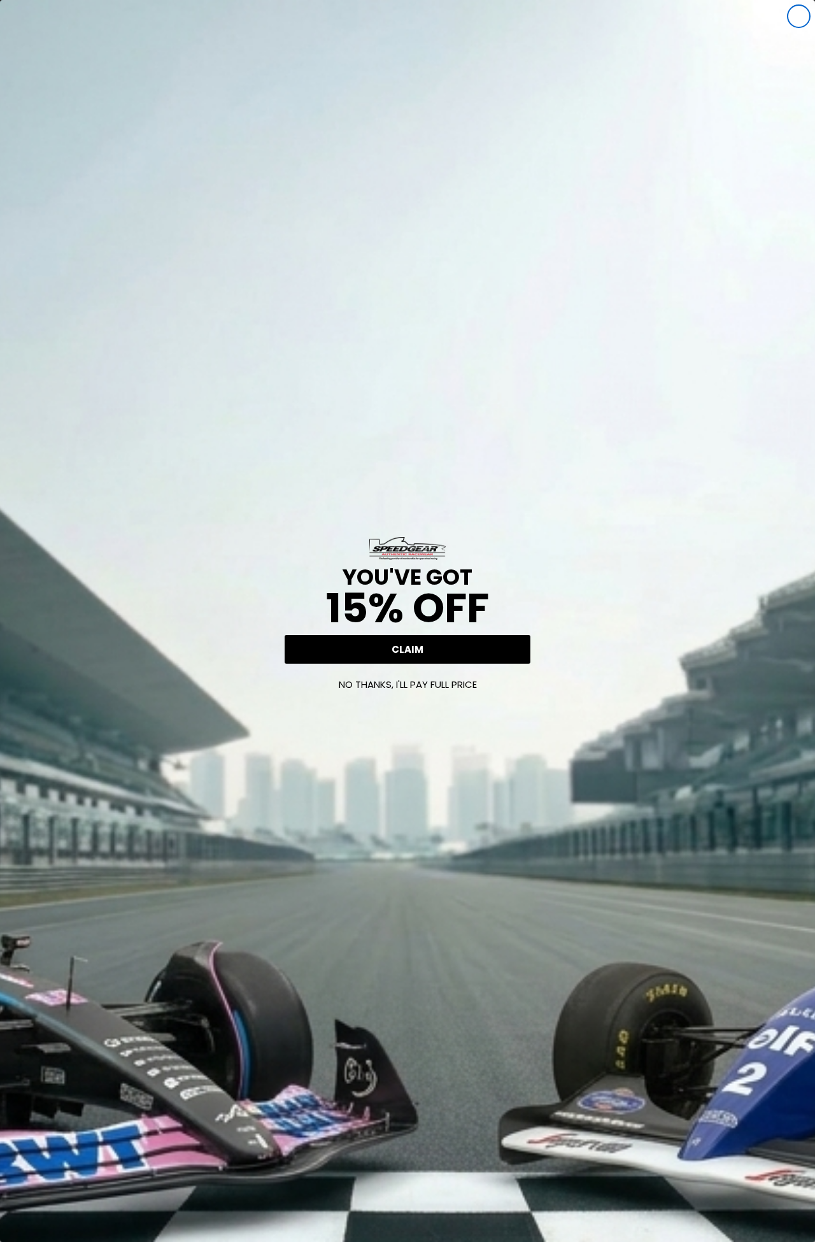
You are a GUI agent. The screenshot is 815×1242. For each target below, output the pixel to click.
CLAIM (407, 649)
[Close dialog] (799, 16)
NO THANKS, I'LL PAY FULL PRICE (408, 684)
